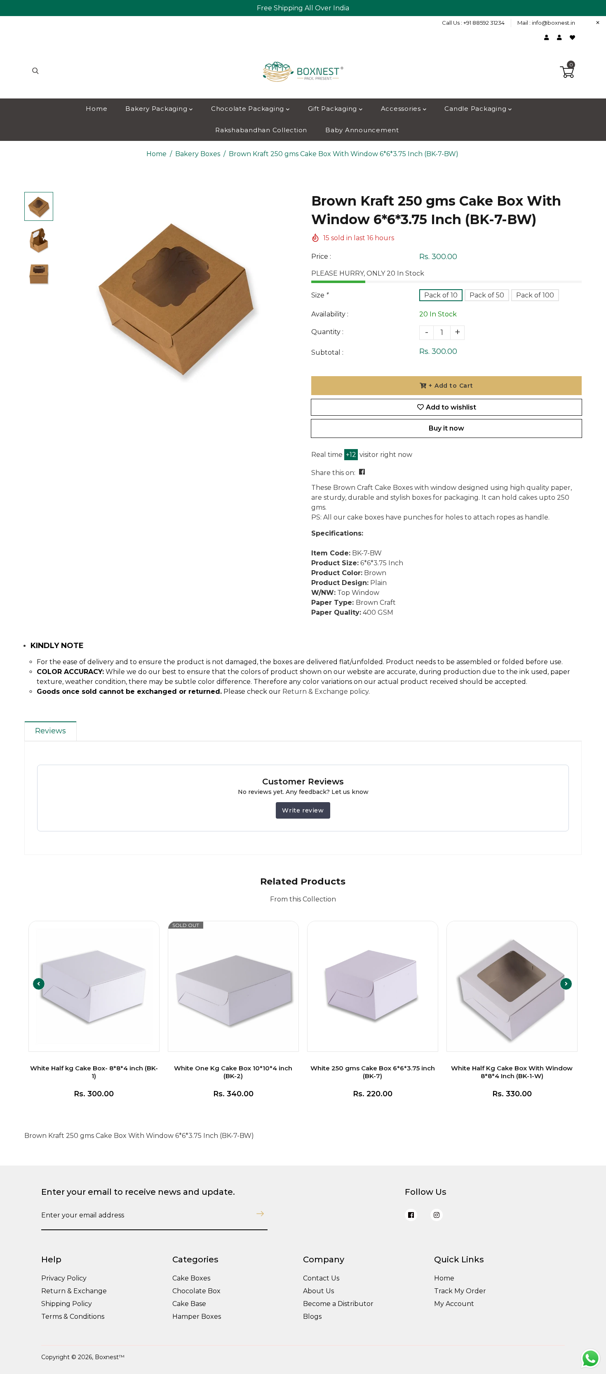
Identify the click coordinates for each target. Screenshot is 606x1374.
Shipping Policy (66, 1304)
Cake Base (189, 1304)
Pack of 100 (535, 295)
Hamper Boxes (196, 1316)
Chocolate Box (196, 1291)
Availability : (329, 314)
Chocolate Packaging (248, 108)
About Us (318, 1291)
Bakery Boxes (197, 154)
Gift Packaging (333, 108)
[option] (176, 295)
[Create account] (561, 37)
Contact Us (321, 1278)
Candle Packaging (476, 108)
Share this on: (333, 473)
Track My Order (460, 1291)
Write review (303, 810)
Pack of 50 (487, 295)
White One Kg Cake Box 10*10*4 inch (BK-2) (233, 1072)
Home (96, 108)
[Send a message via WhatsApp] (590, 1358)
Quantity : (327, 332)
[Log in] (548, 37)
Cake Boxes (191, 1278)
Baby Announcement (362, 130)
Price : (321, 256)
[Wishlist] (572, 37)
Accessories (402, 108)
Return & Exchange (74, 1291)
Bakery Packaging (157, 108)
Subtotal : (327, 352)
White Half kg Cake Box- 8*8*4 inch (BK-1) (94, 1072)
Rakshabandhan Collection (261, 130)
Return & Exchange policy (325, 691)
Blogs (312, 1316)
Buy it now (446, 428)
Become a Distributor (338, 1304)
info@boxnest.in (553, 22)
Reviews (50, 730)
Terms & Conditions (72, 1316)
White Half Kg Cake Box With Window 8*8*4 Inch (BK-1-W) (512, 1072)
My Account (454, 1304)
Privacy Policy (64, 1278)
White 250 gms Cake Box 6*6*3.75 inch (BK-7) (372, 1072)
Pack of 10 (441, 295)
